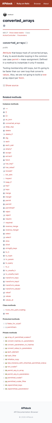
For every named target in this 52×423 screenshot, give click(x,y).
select (8, 234)
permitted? (10, 208)
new (44, 74)
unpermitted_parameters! (18, 389)
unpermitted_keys (14, 385)
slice (7, 241)
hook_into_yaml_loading (15, 310)
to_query (9, 263)
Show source (12, 85)
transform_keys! (12, 281)
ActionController (9, 35)
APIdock (7, 3)
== (7, 108)
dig (7, 138)
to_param (10, 259)
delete (8, 130)
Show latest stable (16, 33)
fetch (21, 78)
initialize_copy (13, 359)
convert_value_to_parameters (19, 348)
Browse (37, 3)
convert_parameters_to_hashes (20, 345)
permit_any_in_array (15, 370)
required (9, 223)
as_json (9, 119)
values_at (9, 300)
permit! (9, 204)
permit (15, 59)
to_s (7, 267)
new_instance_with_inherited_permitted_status (26, 363)
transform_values (13, 285)
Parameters (22, 35)
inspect (9, 178)
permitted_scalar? (14, 378)
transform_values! (13, 289)
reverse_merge (12, 226)
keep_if (9, 182)
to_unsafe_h (11, 270)
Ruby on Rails (23, 3)
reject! (8, 215)
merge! (8, 197)
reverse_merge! (12, 230)
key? (7, 186)
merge (8, 193)
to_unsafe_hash (12, 274)
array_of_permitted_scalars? (19, 337)
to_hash (9, 256)
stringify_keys (11, 248)
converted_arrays (13, 123)
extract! (9, 156)
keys (7, 189)
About (46, 3)
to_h (7, 252)
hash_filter (11, 356)
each (8, 141)
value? (8, 292)
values (6, 74)
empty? (9, 149)
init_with (9, 175)
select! (8, 237)
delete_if (9, 134)
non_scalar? (12, 367)
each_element (13, 352)
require (8, 219)
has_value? (10, 167)
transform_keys (12, 278)
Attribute (7, 52)
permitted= (12, 327)
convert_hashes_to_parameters (20, 341)
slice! (8, 245)
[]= (7, 116)
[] (6, 112)
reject (8, 212)
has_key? (9, 164)
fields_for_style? (14, 324)
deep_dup (10, 127)
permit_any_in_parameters (18, 374)
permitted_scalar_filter (16, 381)
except (8, 153)
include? (9, 171)
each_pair (10, 145)
